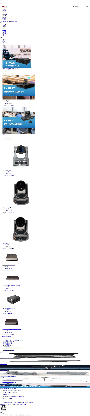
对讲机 (3, 27)
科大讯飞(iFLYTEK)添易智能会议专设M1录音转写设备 (13, 340)
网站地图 (17, 404)
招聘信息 (9, 404)
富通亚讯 (4, 41)
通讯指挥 (4, 21)
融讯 (16, 21)
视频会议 (12, 21)
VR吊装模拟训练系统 (7, 345)
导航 (3, 34)
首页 (1, 21)
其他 (3, 35)
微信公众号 (2, 412)
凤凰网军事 (30, 402)
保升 (3, 42)
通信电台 (4, 25)
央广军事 (12, 402)
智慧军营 (26, 402)
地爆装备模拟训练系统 (7, 346)
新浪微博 (2, 413)
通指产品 (8, 21)
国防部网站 (4, 402)
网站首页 (2, 404)
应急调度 (4, 31)
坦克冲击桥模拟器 (6, 344)
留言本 (24, 404)
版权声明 (13, 404)
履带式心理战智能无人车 (7, 342)
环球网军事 (22, 402)
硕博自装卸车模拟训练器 (7, 343)
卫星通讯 (4, 26)
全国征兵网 (17, 402)
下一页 (9, 336)
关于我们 (5, 404)
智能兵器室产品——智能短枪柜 (8, 350)
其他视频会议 (5, 43)
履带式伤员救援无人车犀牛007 (8, 341)
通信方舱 (4, 32)
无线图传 (4, 30)
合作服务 (21, 404)
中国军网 (9, 402)
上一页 (3, 336)
